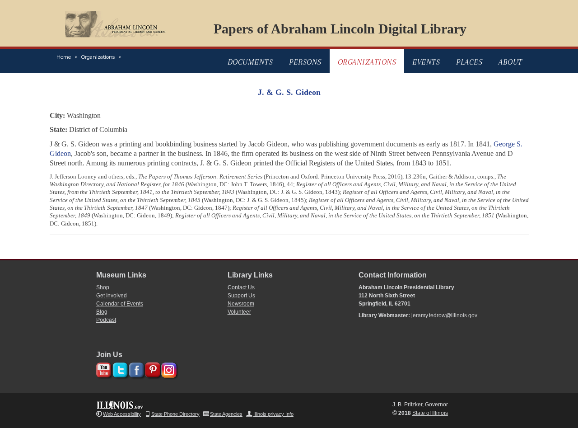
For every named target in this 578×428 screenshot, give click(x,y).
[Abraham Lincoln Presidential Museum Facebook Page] (135, 368)
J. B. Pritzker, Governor (420, 404)
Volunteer (239, 312)
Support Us (241, 295)
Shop (102, 287)
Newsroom (241, 304)
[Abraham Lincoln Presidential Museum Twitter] (119, 368)
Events (426, 61)
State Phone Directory (175, 414)
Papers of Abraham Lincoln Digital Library (340, 28)
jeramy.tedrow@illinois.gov (444, 315)
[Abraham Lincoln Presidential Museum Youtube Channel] (102, 368)
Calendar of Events (119, 304)
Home (63, 57)
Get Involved (111, 295)
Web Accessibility (122, 414)
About (510, 61)
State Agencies (226, 414)
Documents (250, 61)
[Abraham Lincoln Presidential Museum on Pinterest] (151, 368)
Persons (305, 61)
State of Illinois (430, 413)
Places (469, 61)
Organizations (98, 57)
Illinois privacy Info (273, 414)
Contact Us (241, 287)
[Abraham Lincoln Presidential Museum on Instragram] (167, 368)
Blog (101, 312)
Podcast (106, 320)
